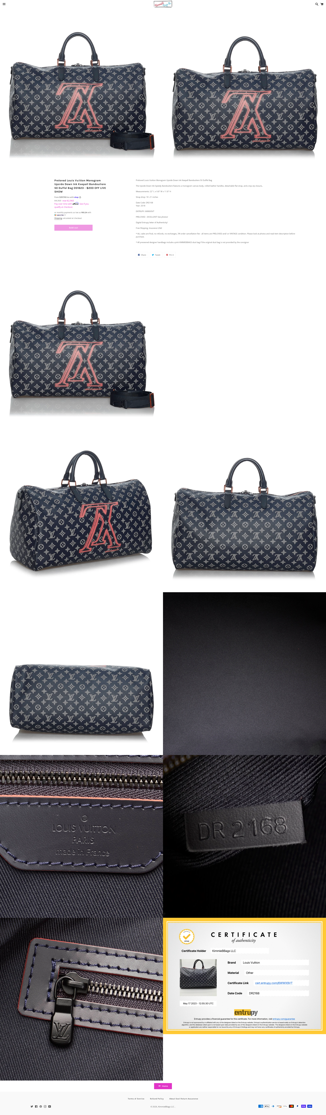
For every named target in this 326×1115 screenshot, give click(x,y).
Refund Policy (157, 1099)
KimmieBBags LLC (166, 1106)
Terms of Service (136, 1099)
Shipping (58, 218)
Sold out (73, 227)
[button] (73, 213)
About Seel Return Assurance (183, 1099)
